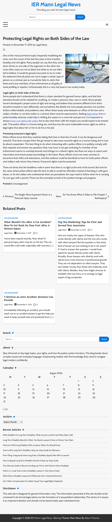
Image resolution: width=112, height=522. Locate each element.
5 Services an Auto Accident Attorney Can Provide (28, 298)
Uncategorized (20, 183)
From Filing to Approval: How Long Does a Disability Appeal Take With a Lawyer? (36, 455)
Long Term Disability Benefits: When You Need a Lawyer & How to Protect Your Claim (38, 440)
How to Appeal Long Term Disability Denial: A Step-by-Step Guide (30, 460)
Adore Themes (92, 518)
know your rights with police (24, 120)
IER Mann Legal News (56, 4)
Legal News (41, 44)
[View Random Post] (107, 24)
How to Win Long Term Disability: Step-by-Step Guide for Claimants (31, 450)
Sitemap (57, 518)
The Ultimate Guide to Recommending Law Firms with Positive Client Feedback (36, 465)
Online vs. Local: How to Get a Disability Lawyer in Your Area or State (31, 471)
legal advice (92, 113)
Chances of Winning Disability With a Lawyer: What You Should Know (31, 445)
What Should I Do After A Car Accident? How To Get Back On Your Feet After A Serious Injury (27, 225)
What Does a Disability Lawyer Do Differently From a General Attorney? (32, 476)
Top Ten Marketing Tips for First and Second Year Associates (80, 223)
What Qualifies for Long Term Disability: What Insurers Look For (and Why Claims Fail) (38, 435)
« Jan (5, 409)
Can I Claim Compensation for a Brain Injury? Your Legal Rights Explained (32, 481)
